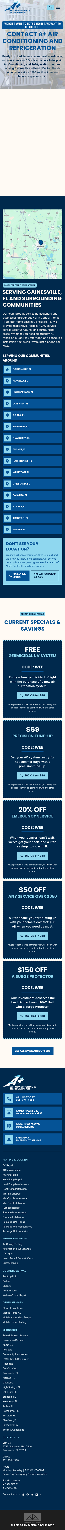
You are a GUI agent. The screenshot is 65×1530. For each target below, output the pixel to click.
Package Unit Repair (14, 1221)
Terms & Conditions (13, 1429)
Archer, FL (8, 1406)
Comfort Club (10, 1368)
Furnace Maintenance (14, 1212)
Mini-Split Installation (14, 1203)
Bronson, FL (9, 1396)
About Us (8, 1344)
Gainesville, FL (10, 1373)
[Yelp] (32, 1494)
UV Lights (8, 1253)
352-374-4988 (17, 575)
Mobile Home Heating (14, 1322)
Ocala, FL (8, 1382)
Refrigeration (10, 1290)
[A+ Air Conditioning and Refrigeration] (17, 7)
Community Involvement (16, 1354)
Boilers (6, 1281)
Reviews (7, 1349)
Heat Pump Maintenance (16, 1184)
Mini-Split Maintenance (15, 1198)
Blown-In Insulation (13, 1308)
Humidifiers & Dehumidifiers (18, 1258)
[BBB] (40, 1494)
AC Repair (8, 1165)
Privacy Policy (10, 1425)
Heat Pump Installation (15, 1188)
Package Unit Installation (16, 1231)
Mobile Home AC (12, 1312)
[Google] (23, 1494)
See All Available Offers (32, 1051)
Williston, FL (9, 1415)
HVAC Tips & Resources (16, 1359)
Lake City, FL (9, 1392)
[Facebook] (28, 1494)
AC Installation (10, 1174)
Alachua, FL (9, 1377)
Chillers (7, 1285)
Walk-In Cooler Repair (15, 1295)
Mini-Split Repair (11, 1193)
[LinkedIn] (36, 1494)
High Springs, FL (11, 1387)
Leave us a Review (13, 1340)
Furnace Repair (11, 1207)
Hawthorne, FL (10, 1410)
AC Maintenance (12, 1170)
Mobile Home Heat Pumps (17, 1317)
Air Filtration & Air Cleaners (17, 1248)
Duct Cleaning (10, 1262)
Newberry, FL (10, 1401)
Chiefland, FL (10, 1420)
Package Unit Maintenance (17, 1226)
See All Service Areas (45, 575)
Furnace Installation (13, 1217)
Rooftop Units (10, 1276)
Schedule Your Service (15, 1335)
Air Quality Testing (12, 1244)
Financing (8, 1363)
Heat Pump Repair (12, 1179)
